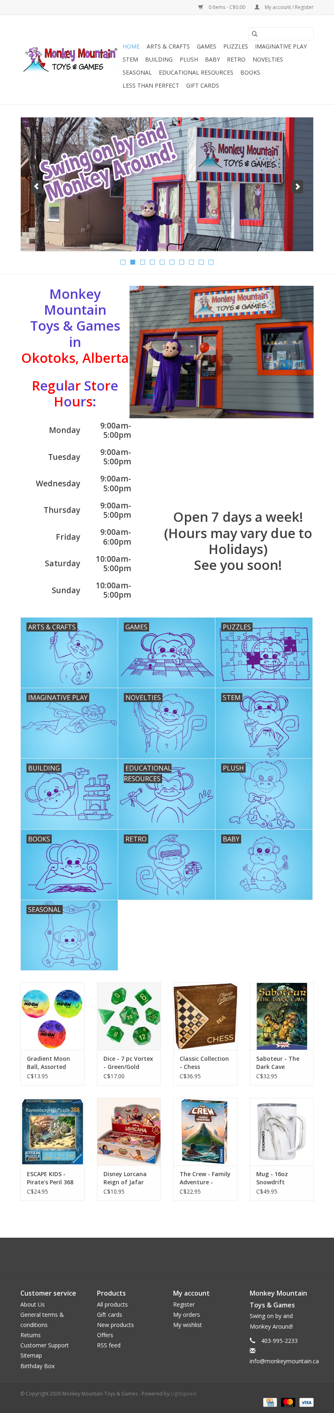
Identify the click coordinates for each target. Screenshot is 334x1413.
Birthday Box (37, 1366)
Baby (212, 59)
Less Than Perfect (151, 85)
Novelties (268, 59)
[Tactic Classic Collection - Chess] (205, 1016)
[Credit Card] (269, 1402)
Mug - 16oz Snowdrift (272, 1178)
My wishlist (187, 1325)
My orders (186, 1314)
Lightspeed (183, 1393)
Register (184, 1304)
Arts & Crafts (168, 46)
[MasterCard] (287, 1402)
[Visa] (305, 1402)
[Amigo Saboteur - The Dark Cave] (282, 1016)
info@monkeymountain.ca (284, 1361)
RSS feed (109, 1345)
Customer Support (44, 1345)
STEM (130, 59)
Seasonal (137, 72)
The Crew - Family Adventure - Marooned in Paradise (205, 1178)
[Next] (297, 186)
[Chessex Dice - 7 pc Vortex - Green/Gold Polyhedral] (129, 1016)
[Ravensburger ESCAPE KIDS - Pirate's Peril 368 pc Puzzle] (52, 1131)
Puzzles (235, 46)
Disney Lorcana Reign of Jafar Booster (125, 1178)
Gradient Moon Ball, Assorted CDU (48, 1063)
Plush (189, 59)
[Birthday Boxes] (167, 184)
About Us (32, 1304)
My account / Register (289, 7)
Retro (236, 59)
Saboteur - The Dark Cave (277, 1063)
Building (159, 59)
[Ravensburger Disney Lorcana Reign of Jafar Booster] (129, 1131)
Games (206, 46)
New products (115, 1325)
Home (131, 46)
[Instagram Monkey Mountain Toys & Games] (174, 1256)
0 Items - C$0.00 (226, 7)
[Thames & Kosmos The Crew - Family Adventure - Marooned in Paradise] (205, 1131)
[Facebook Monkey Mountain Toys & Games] (159, 1256)
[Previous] (36, 186)
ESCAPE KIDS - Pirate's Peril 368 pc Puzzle (50, 1178)
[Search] (254, 33)
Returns (30, 1335)
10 (211, 262)
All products (112, 1304)
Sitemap (31, 1355)
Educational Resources (196, 72)
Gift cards (202, 85)
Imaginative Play (281, 46)
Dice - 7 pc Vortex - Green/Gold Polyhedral (128, 1063)
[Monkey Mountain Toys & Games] (70, 60)
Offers (105, 1335)
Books (250, 72)
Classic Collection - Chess (204, 1063)
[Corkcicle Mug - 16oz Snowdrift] (282, 1131)
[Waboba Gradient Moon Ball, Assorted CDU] (52, 1016)
